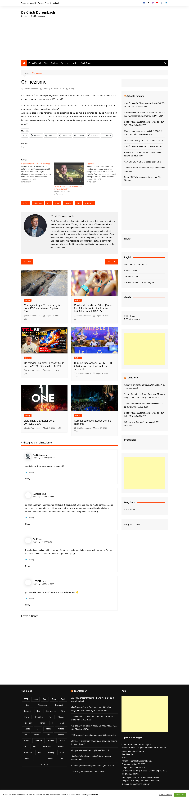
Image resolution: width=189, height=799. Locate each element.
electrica (38, 203)
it (49, 203)
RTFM (124, 758)
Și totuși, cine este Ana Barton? (135, 784)
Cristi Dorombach (31, 89)
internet (42, 723)
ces (38, 711)
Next (110, 261)
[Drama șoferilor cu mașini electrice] (37, 173)
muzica (61, 729)
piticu (26, 741)
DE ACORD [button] (180, 795)
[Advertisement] (94, 37)
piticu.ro (38, 741)
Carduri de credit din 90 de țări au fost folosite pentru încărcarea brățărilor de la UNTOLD (93, 308)
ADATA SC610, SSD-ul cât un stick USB (142, 162)
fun (50, 717)
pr (79, 203)
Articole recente (135, 96)
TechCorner (133, 377)
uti (38, 758)
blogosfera (42, 705)
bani (26, 203)
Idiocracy (28, 723)
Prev (29, 261)
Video (75, 63)
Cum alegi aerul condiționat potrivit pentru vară (92, 765)
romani (61, 746)
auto (54, 699)
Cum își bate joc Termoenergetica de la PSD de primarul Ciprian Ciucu (43, 308)
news (36, 735)
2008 (35, 699)
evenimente (51, 711)
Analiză (54, 63)
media (48, 729)
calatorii (27, 711)
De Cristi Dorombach (38, 12)
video (50, 758)
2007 (26, 699)
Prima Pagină (34, 63)
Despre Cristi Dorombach (48, 3)
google (61, 717)
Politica (51, 741)
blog (27, 705)
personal (60, 735)
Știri (46, 63)
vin (62, 758)
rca (34, 746)
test (39, 752)
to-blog (90, 203)
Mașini (27, 729)
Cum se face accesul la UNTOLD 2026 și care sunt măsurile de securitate (93, 366)
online (68, 203)
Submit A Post (130, 271)
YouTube (44, 764)
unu (27, 758)
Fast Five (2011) (128, 754)
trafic (62, 752)
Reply (27, 479)
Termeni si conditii (28, 3)
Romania (28, 752)
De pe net (65, 63)
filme (26, 717)
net (25, 735)
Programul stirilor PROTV (133, 764)
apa (44, 699)
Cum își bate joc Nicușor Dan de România (143, 146)
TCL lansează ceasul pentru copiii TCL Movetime (93, 735)
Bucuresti (59, 705)
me (58, 203)
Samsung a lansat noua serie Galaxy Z (89, 772)
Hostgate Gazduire (132, 524)
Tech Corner (86, 63)
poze (62, 741)
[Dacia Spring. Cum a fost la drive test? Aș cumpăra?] (69, 174)
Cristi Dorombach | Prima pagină (139, 282)
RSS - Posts (129, 316)
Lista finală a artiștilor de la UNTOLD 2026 (143, 140)
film (63, 711)
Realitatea (47, 746)
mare (62, 723)
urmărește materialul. (90, 795)
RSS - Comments (132, 319)
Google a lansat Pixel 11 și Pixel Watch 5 (90, 750)
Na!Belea (37, 455)
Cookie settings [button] (165, 795)
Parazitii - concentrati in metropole (136, 761)
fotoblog (39, 717)
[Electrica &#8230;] (103, 173)
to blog (71, 89)
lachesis (37, 494)
